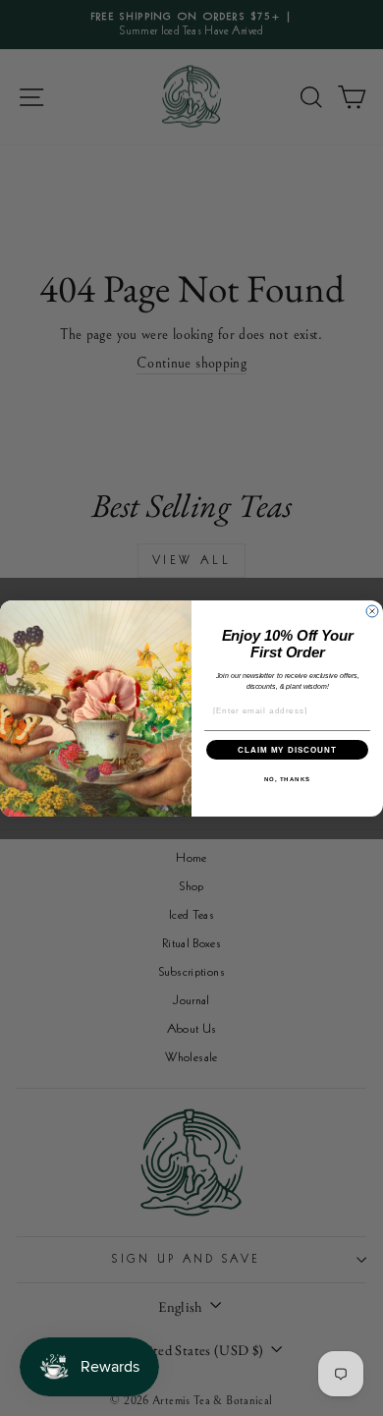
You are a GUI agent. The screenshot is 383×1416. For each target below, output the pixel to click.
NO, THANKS (287, 778)
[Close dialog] (372, 611)
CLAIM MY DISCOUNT (287, 749)
